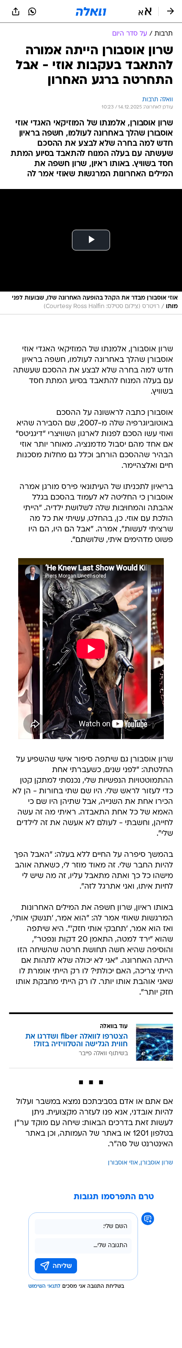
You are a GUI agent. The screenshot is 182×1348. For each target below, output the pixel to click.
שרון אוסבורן (157, 1163)
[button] (145, 11)
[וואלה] (91, 11)
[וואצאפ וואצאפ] (32, 11)
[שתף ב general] (15, 11)
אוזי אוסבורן (123, 1163)
